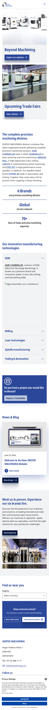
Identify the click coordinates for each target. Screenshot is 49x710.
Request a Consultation (15, 398)
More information (12, 619)
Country (5, 590)
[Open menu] (44, 4)
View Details (14, 470)
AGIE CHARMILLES (14, 265)
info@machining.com (16, 665)
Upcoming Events (10, 532)
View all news (8, 480)
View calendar (12, 114)
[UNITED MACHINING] (7, 4)
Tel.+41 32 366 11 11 (12, 660)
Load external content (32, 619)
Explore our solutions (15, 57)
